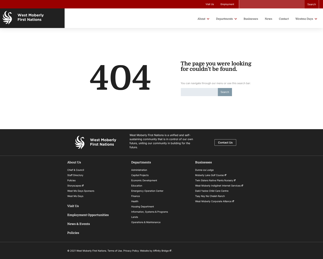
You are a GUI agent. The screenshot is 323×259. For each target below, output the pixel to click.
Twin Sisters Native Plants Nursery (214, 180)
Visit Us (210, 4)
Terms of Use (114, 250)
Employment (227, 4)
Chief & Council (75, 169)
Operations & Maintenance (145, 222)
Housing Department (142, 206)
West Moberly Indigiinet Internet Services (218, 185)
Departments (141, 162)
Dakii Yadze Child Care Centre (211, 190)
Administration (139, 169)
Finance (135, 196)
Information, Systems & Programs (149, 211)
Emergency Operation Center (147, 190)
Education (136, 185)
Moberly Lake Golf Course (209, 175)
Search (311, 4)
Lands (134, 216)
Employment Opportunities (88, 215)
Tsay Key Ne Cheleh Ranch (210, 196)
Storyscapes (74, 185)
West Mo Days (75, 196)
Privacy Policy (131, 250)
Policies (71, 180)
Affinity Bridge (161, 250)
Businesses (203, 162)
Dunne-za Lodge (204, 169)
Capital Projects (140, 175)
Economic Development (144, 180)
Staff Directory (75, 175)
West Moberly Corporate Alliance (213, 201)
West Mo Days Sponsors (80, 190)
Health (134, 201)
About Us (74, 162)
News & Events (78, 224)
